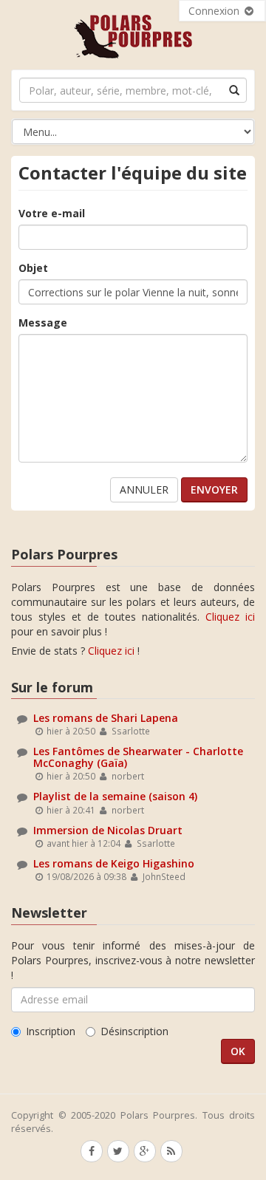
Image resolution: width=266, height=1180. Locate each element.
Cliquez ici (230, 617)
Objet (33, 268)
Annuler (144, 489)
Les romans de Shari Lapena (105, 718)
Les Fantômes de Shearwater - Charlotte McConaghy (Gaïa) (138, 756)
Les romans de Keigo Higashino (113, 863)
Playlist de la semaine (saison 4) (115, 796)
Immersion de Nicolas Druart (108, 830)
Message (42, 323)
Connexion (215, 11)
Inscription (50, 1031)
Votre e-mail (51, 213)
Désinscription (134, 1031)
